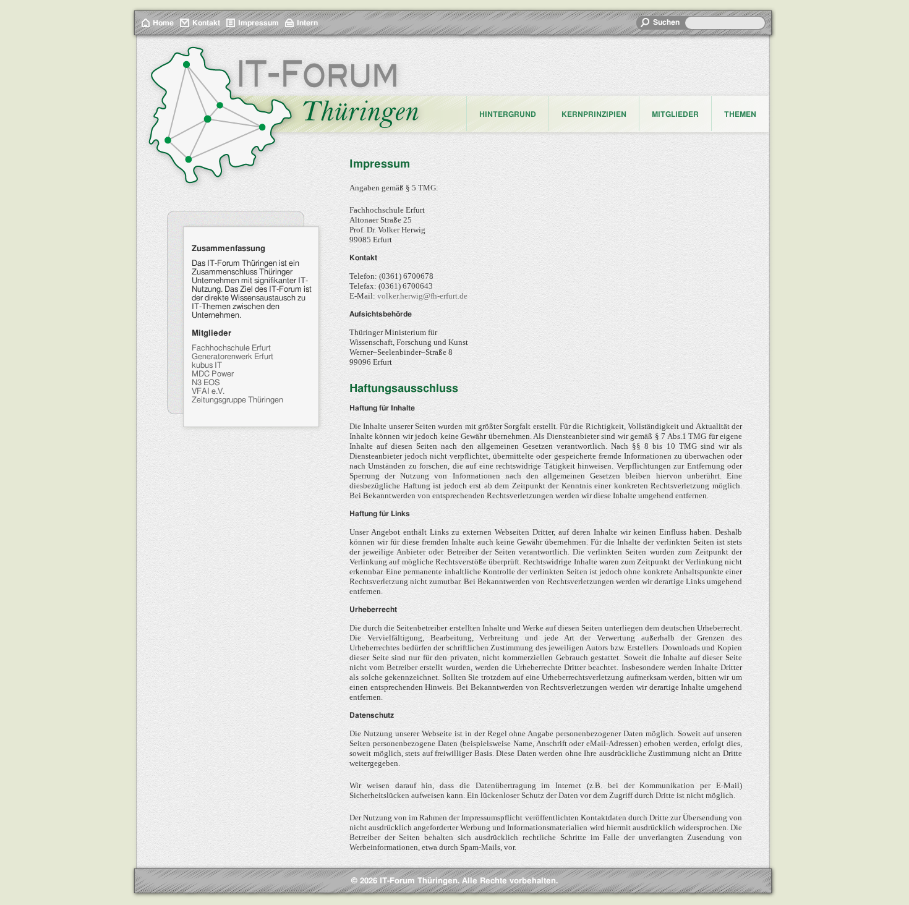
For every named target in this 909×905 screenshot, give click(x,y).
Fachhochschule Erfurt (231, 348)
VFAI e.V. (208, 392)
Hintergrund (507, 114)
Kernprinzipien (593, 114)
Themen (740, 114)
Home (163, 23)
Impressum (258, 23)
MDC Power (213, 374)
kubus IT (207, 366)
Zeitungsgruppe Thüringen (237, 400)
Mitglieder (675, 114)
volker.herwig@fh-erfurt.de (422, 295)
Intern (307, 23)
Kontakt (206, 23)
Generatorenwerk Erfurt (232, 357)
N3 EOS (206, 383)
